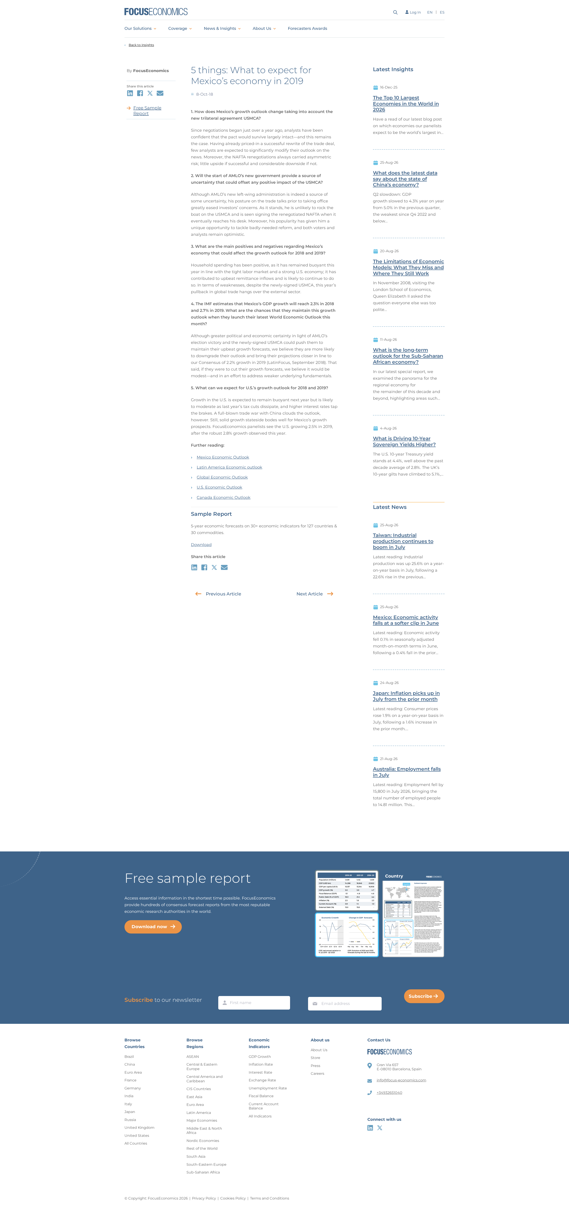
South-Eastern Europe (206, 1164)
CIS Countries (198, 1089)
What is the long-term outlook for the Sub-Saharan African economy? (408, 356)
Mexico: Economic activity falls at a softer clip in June (406, 620)
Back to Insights (141, 45)
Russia (130, 1120)
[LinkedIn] (370, 1128)
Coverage (177, 28)
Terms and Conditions (269, 1198)
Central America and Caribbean (204, 1079)
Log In (415, 12)
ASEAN (192, 1057)
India (128, 1096)
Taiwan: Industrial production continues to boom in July (403, 541)
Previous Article (223, 594)
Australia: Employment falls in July (407, 772)
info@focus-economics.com (401, 1080)
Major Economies (201, 1120)
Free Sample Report (147, 110)
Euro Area (133, 1072)
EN (430, 12)
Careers (317, 1073)
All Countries (135, 1143)
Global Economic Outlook (222, 477)
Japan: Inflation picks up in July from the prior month (406, 696)
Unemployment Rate (268, 1088)
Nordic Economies (202, 1141)
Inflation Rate (261, 1064)
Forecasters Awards (307, 28)
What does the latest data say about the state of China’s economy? (405, 179)
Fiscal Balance (261, 1096)
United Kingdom (139, 1127)
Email (314, 992)
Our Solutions (138, 28)
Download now (149, 926)
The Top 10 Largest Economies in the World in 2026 (406, 104)
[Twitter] (380, 1128)
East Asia (194, 1097)
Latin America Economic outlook (229, 467)
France (130, 1080)
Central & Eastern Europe (201, 1066)
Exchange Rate (262, 1080)
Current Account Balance (264, 1106)
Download (201, 544)
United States (136, 1135)
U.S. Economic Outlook (219, 487)
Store (315, 1058)
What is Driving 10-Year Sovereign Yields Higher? (404, 442)
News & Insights (220, 28)
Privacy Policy (204, 1198)
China (129, 1064)
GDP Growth (260, 1057)
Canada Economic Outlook (223, 497)
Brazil (129, 1057)
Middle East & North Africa (204, 1130)
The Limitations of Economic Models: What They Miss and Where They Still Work (408, 267)
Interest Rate (260, 1072)
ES (442, 12)
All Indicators (260, 1116)
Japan (129, 1112)
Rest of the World (202, 1148)
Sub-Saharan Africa (203, 1172)
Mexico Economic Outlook (223, 457)
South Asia (195, 1156)
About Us (262, 28)
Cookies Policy (233, 1198)
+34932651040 (389, 1093)
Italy (128, 1104)
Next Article (310, 594)
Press (315, 1066)
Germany (132, 1088)
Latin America (198, 1113)
